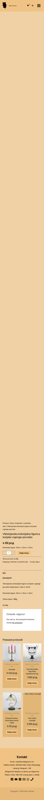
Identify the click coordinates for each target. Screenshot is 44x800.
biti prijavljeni (17, 623)
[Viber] (32, 779)
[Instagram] (20, 779)
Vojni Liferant (12, 6)
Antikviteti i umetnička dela (19, 562)
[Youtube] (16, 779)
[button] (33, 6)
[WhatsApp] (28, 779)
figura (38, 562)
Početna (6, 523)
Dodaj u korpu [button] (11, 679)
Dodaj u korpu (24, 553)
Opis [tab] (4, 573)
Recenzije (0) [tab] (7, 578)
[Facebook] (12, 779)
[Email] (24, 779)
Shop (12, 523)
